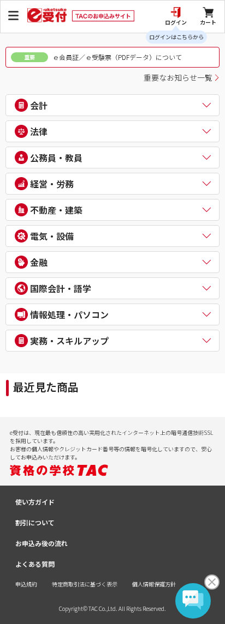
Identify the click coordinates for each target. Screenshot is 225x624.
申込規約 (26, 584)
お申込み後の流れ (41, 543)
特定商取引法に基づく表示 (84, 584)
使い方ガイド (35, 501)
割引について (35, 522)
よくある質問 (35, 563)
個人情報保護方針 (154, 584)
